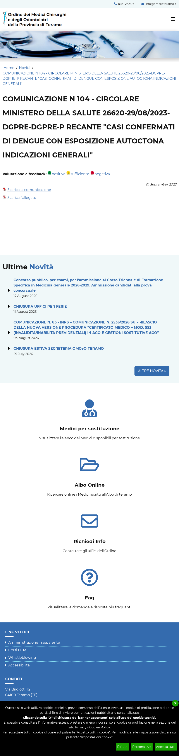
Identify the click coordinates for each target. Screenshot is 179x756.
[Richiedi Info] (89, 531)
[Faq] (89, 587)
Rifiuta (122, 747)
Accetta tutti (166, 747)
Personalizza (141, 747)
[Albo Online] (89, 474)
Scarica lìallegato (21, 198)
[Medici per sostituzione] (89, 418)
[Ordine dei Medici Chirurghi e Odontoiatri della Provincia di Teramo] (36, 13)
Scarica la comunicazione (29, 190)
